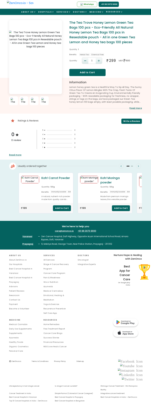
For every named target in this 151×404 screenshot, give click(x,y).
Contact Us (14, 300)
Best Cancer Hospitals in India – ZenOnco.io (119, 397)
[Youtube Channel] (131, 366)
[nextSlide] (138, 166)
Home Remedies (52, 324)
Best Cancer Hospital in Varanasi (23, 397)
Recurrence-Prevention (55, 308)
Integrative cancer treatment (113, 393)
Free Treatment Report (54, 329)
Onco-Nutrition (51, 282)
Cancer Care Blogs (53, 333)
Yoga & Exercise (51, 304)
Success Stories (51, 337)
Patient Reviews (16, 291)
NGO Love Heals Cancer (55, 346)
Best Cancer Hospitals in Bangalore (69, 401)
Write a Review (131, 121)
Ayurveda (48, 286)
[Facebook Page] (130, 361)
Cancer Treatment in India (20, 393)
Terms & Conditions (40, 361)
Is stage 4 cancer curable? (66, 386)
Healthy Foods (16, 342)
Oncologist (83, 260)
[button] (128, 166)
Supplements (15, 333)
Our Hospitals (15, 264)
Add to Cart (87, 72)
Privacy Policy (60, 361)
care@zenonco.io (64, 230)
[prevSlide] (121, 166)
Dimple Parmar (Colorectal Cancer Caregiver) (74, 393)
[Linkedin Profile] (131, 374)
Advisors (13, 286)
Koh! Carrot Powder (55, 178)
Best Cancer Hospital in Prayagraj (69, 397)
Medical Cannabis (18, 324)
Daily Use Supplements (20, 329)
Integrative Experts (87, 264)
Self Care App (50, 313)
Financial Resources (54, 342)
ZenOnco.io (15, 361)
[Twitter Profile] (132, 379)
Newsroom (14, 295)
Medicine (14, 320)
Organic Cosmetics (19, 346)
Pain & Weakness (52, 277)
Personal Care (16, 351)
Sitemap (80, 361)
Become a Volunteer (19, 308)
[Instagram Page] (130, 370)
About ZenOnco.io (18, 260)
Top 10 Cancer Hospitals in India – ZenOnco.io (28, 401)
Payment (13, 304)
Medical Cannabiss (53, 291)
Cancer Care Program (54, 273)
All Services (49, 260)
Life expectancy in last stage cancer (24, 386)
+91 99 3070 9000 (87, 230)
